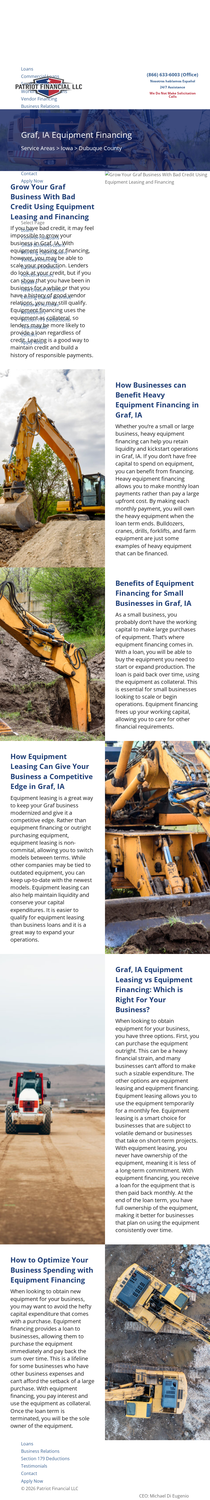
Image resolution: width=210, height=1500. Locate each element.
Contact (29, 1473)
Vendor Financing (39, 99)
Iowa (67, 148)
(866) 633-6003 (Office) (172, 74)
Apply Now (32, 1481)
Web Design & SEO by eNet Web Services (147, 1488)
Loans (27, 69)
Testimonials (34, 1466)
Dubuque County (100, 148)
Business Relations (40, 106)
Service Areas (38, 148)
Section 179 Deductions (45, 1459)
